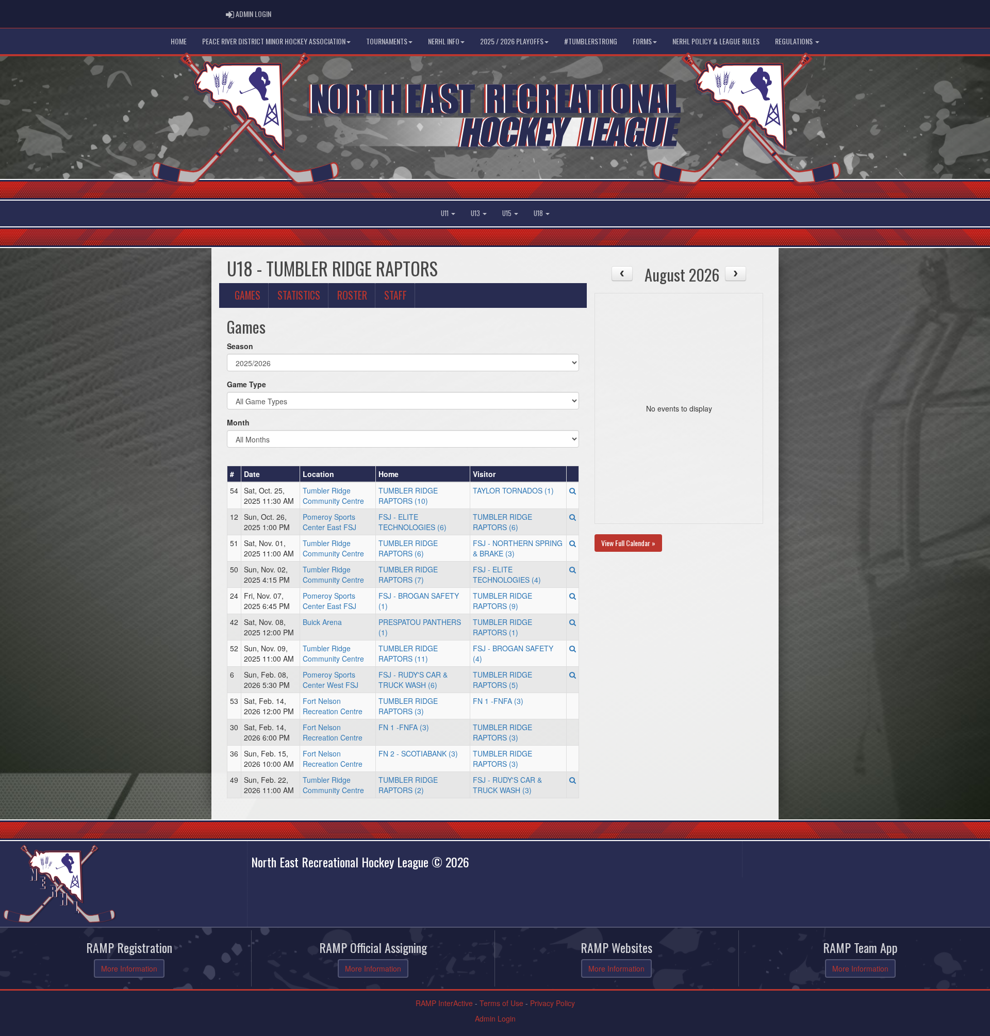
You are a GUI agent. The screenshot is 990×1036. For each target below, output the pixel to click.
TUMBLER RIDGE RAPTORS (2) (408, 785)
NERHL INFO (443, 41)
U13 (476, 213)
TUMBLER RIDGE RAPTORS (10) (408, 495)
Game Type (246, 384)
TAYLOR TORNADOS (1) (513, 490)
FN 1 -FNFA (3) (498, 701)
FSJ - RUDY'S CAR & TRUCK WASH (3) (507, 785)
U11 (445, 213)
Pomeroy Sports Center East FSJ (329, 522)
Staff (395, 295)
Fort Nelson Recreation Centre (332, 706)
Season (240, 346)
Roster (352, 295)
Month (238, 422)
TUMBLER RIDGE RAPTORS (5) (502, 679)
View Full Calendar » (628, 542)
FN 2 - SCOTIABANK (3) (418, 753)
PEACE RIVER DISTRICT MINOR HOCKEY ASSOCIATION (273, 41)
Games (247, 295)
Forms (642, 41)
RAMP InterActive (444, 1003)
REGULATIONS (794, 41)
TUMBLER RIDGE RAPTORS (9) (502, 600)
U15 (507, 213)
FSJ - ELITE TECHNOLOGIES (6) (412, 522)
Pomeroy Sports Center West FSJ (330, 679)
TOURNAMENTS (386, 41)
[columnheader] (234, 474)
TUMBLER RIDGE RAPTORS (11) (408, 653)
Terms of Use (501, 1003)
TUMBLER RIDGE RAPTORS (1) (502, 627)
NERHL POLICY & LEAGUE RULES (716, 41)
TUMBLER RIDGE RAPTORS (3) (408, 706)
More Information (129, 968)
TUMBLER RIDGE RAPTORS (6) (502, 522)
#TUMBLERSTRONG (590, 41)
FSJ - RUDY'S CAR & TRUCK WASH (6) (413, 679)
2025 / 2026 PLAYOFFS (511, 41)
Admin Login (495, 1018)
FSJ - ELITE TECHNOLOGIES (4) (507, 574)
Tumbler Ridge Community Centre (333, 495)
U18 (539, 213)
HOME (179, 41)
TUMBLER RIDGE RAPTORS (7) (408, 574)
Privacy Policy (552, 1003)
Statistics (298, 295)
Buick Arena (322, 622)
